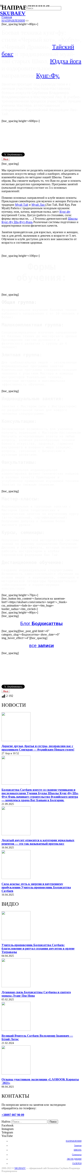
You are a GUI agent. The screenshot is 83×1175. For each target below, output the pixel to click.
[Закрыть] (27, 20)
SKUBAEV (20, 1168)
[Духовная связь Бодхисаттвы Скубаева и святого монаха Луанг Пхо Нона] (16, 986)
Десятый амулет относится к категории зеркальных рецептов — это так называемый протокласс (38, 842)
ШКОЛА (77, 1150)
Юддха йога (65, 61)
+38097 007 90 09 (13, 1114)
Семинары (76, 1154)
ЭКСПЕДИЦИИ (74, 1159)
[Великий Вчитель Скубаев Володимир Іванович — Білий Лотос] (16, 1029)
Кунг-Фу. (48, 75)
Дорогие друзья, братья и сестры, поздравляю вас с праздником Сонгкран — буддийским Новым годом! (38, 747)
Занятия (77, 1145)
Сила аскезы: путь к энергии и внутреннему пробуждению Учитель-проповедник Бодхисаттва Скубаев (36, 887)
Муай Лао (38, 204)
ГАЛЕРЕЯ (76, 1163)
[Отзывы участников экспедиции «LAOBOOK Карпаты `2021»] (16, 1073)
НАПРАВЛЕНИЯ (73, 1141)
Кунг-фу (64, 211)
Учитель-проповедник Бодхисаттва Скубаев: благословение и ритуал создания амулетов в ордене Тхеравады (38, 948)
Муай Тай (21, 204)
